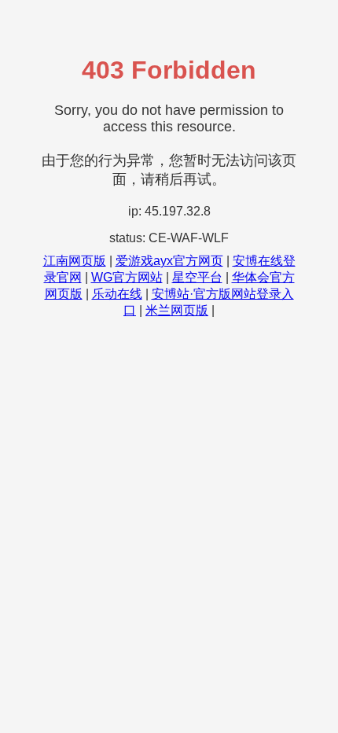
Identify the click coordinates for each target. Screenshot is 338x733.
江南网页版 (74, 260)
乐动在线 (117, 293)
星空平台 (197, 277)
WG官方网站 (127, 277)
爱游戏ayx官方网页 (169, 260)
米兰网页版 (176, 310)
